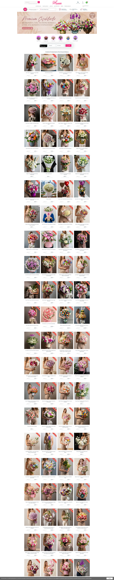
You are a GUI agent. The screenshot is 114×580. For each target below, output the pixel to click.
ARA (69, 45)
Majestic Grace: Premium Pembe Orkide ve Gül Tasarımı (82, 477)
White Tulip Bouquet (49, 173)
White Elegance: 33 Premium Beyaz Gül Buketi (65, 224)
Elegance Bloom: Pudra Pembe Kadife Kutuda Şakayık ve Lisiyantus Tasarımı (32, 553)
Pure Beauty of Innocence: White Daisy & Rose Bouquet (65, 73)
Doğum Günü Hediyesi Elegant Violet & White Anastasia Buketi (49, 427)
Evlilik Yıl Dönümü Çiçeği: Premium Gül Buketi (48, 476)
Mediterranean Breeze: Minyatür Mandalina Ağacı (65, 477)
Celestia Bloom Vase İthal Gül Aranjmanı (65, 148)
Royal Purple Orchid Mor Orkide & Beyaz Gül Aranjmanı (81, 401)
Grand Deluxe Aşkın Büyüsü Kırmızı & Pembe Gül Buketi (82, 124)
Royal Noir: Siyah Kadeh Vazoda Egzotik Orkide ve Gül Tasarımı (65, 553)
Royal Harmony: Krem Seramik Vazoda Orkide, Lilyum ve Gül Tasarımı (49, 502)
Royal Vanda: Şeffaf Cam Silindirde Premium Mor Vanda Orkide (48, 452)
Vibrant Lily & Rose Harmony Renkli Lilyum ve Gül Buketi (49, 98)
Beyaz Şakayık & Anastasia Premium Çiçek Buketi (65, 300)
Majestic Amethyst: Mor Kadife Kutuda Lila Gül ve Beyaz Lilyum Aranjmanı (48, 553)
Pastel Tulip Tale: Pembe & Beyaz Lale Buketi (49, 224)
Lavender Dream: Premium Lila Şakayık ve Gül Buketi (49, 376)
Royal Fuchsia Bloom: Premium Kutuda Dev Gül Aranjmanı (48, 401)
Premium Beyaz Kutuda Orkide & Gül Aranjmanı (81, 452)
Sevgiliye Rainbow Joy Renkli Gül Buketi (32, 249)
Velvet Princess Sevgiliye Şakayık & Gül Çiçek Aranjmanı (82, 376)
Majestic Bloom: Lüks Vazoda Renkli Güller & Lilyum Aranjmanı (32, 225)
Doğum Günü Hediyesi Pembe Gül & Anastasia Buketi (32, 98)
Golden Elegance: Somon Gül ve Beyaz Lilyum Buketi (65, 124)
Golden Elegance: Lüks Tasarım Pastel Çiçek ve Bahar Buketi (82, 225)
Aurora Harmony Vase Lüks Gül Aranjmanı (32, 148)
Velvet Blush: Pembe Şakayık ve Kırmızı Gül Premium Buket (81, 300)
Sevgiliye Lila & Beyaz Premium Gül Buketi (48, 148)
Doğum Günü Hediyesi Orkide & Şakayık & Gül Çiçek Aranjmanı (48, 351)
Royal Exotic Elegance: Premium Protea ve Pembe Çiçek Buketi (65, 427)
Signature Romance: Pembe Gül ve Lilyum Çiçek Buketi (82, 553)
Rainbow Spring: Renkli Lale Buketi (65, 325)
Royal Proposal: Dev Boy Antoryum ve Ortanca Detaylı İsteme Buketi (49, 528)
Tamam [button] (110, 578)
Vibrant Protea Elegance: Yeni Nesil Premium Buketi (65, 452)
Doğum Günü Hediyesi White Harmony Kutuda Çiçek (32, 174)
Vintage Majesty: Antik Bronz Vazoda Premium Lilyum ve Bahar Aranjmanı (65, 351)
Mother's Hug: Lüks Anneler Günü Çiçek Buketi (49, 124)
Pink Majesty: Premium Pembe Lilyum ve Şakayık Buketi (65, 376)
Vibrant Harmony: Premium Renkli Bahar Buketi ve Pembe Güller (65, 275)
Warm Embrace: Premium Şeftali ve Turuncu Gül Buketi (65, 401)
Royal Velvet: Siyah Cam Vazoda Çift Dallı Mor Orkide (82, 199)
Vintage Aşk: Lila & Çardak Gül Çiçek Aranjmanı (65, 174)
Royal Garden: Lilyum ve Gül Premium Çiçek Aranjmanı (48, 300)
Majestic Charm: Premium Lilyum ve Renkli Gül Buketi (65, 502)
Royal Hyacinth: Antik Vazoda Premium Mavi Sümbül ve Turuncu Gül (82, 427)
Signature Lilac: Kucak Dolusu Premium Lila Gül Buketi (32, 528)
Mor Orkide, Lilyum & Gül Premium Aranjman (32, 350)
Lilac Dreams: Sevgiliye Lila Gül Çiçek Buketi (32, 123)
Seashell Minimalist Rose (48, 72)
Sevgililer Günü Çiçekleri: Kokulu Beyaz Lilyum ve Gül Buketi (82, 174)
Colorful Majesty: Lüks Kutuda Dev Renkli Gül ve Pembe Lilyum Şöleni (32, 401)
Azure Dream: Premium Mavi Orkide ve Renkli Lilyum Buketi (32, 477)
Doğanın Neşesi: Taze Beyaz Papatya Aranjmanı (82, 149)
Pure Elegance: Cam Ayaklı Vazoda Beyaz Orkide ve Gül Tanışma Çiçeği (65, 528)
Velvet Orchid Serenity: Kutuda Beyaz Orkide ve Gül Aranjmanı (48, 275)
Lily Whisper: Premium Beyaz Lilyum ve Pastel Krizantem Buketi (82, 275)
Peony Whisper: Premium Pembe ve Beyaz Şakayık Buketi (81, 351)
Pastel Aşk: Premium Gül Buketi (32, 426)
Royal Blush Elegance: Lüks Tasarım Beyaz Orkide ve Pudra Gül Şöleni (32, 452)
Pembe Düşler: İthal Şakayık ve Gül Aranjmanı (48, 249)
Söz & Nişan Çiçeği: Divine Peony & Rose (32, 325)
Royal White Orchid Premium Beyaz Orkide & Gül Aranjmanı (65, 250)
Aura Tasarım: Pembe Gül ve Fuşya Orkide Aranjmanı (32, 73)
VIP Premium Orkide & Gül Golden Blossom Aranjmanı (81, 326)
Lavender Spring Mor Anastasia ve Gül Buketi (32, 274)
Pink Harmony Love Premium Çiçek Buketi (48, 323)
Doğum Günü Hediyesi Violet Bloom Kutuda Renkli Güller (32, 199)
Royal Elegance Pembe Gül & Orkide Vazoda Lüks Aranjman (81, 250)
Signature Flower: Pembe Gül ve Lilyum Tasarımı (82, 502)
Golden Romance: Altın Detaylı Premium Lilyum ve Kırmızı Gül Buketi (32, 376)
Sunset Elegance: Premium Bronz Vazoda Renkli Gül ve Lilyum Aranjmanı (82, 528)
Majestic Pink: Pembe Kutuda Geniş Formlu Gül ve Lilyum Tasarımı (32, 502)
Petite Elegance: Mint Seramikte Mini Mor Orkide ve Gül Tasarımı (82, 73)
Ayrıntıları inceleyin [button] (88, 578)
